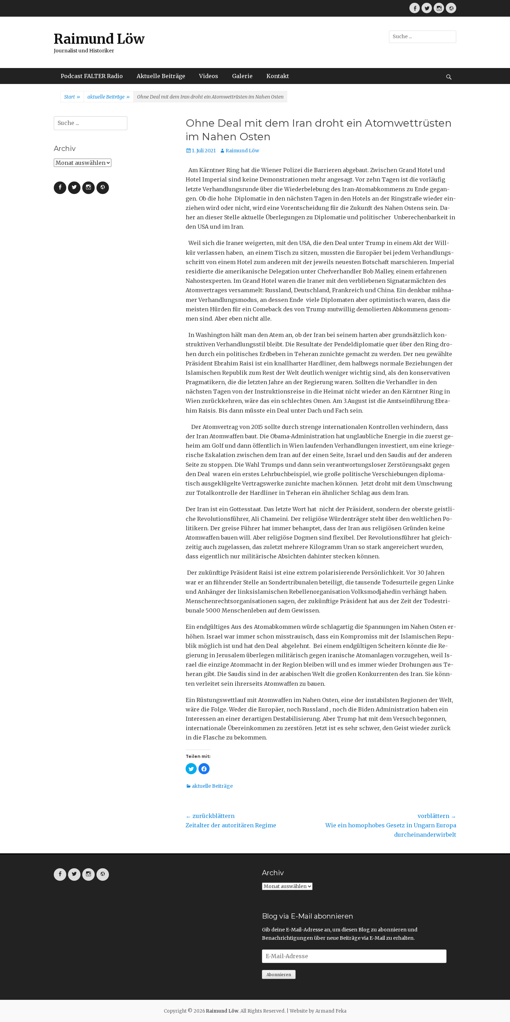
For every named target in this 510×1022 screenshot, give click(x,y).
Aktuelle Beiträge (161, 76)
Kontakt (277, 76)
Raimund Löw (99, 39)
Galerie (242, 76)
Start (72, 97)
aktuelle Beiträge (108, 97)
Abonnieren (278, 974)
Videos (208, 76)
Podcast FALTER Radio (92, 76)
